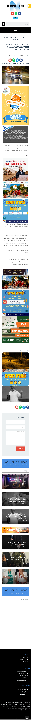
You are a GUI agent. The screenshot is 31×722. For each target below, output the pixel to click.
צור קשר (24, 661)
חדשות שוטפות (22, 673)
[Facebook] (19, 13)
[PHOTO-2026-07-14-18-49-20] (15, 171)
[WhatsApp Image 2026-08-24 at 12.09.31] (15, 203)
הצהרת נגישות (22, 663)
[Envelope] (12, 13)
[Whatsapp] (16, 13)
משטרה (24, 691)
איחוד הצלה (23, 694)
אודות (24, 657)
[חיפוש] (3, 24)
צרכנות (24, 677)
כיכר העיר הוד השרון (21, 671)
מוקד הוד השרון (22, 689)
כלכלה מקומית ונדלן (21, 680)
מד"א (25, 693)
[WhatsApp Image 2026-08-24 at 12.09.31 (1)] (15, 295)
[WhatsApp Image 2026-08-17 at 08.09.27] (15, 329)
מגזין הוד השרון (22, 675)
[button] (29, 6)
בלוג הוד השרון (22, 679)
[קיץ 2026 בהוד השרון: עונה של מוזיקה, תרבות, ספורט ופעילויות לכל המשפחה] (15, 105)
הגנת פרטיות (23, 659)
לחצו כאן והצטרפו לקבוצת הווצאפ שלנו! (15, 63)
